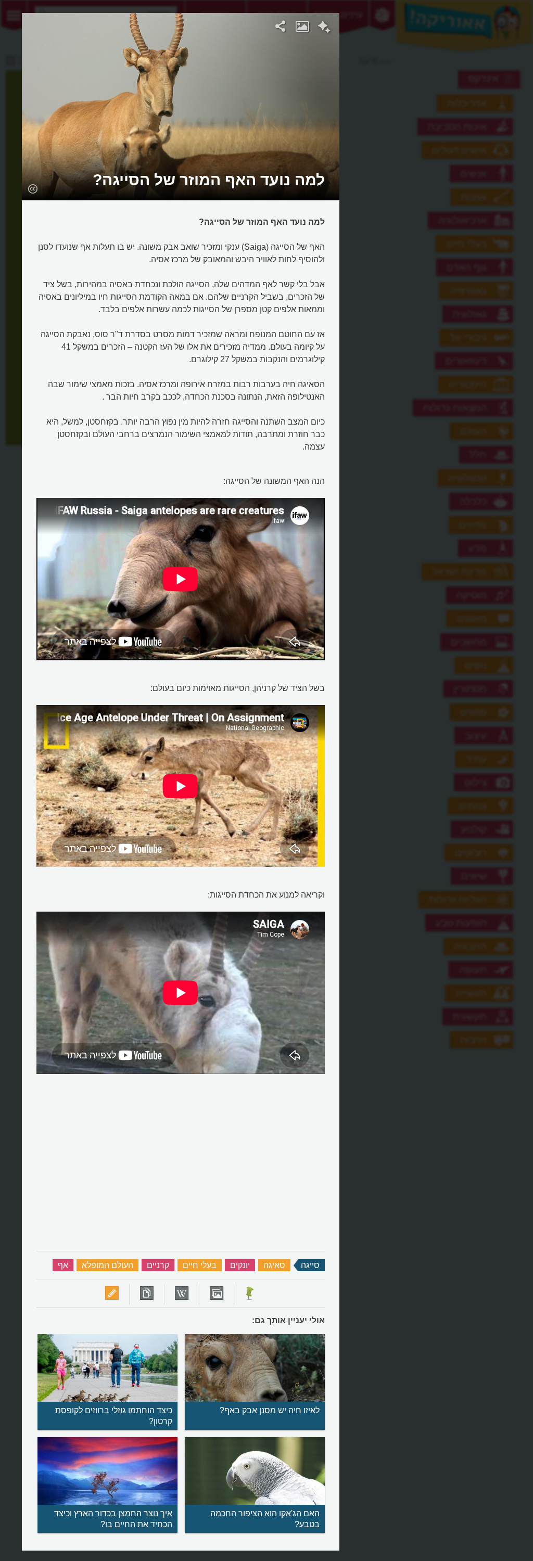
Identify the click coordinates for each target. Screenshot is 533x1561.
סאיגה (274, 1265)
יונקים (240, 1265)
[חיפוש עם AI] (324, 28)
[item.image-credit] (32, 188)
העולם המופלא (107, 1265)
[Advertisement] (442, 169)
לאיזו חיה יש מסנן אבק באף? (270, 1410)
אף (63, 1265)
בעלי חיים (200, 1265)
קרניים (158, 1265)
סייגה (310, 1265)
